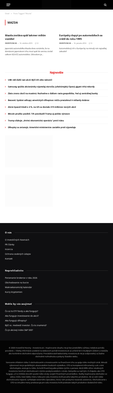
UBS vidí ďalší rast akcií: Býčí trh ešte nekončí (30, 79)
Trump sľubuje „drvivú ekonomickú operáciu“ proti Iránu (36, 120)
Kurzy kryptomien (13, 292)
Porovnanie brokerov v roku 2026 (21, 277)
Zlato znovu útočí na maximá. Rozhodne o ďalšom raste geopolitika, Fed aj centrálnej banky (53, 93)
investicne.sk (11, 43)
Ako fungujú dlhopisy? (16, 320)
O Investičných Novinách (17, 239)
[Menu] (8, 4)
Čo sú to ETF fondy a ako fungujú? (21, 311)
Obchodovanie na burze (17, 282)
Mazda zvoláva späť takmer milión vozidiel (25, 37)
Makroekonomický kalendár (18, 287)
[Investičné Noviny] (56, 5)
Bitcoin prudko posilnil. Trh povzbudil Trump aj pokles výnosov (39, 113)
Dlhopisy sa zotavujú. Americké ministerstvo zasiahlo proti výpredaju (42, 127)
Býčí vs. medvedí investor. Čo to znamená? (26, 325)
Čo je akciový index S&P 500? (19, 330)
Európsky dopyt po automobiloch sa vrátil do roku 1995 (80, 37)
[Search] (105, 4)
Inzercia (9, 249)
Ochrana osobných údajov (18, 254)
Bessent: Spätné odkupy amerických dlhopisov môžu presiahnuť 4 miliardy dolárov (48, 100)
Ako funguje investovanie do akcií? (22, 315)
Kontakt (9, 258)
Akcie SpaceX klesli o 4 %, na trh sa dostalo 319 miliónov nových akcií (42, 107)
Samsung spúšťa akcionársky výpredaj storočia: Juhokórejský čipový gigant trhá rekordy (51, 86)
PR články (9, 244)
